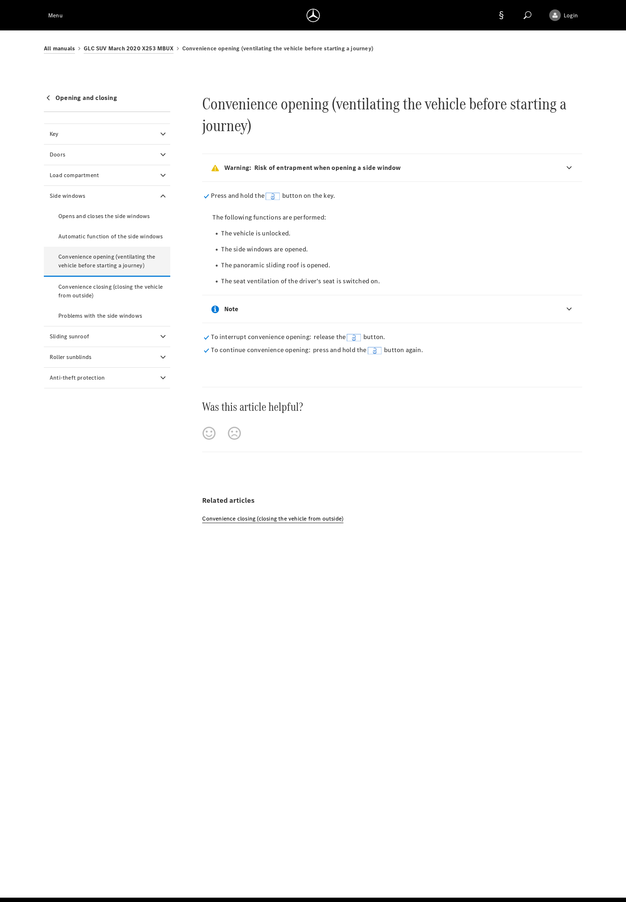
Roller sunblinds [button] (70, 357)
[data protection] (501, 15)
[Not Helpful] (234, 433)
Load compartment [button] (74, 175)
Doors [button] (57, 154)
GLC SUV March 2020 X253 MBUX (129, 48)
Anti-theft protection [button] (77, 377)
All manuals (59, 48)
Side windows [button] (67, 196)
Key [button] (54, 134)
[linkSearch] (527, 15)
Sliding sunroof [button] (69, 336)
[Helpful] (209, 433)
